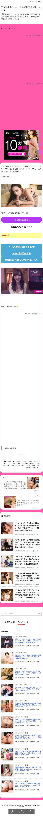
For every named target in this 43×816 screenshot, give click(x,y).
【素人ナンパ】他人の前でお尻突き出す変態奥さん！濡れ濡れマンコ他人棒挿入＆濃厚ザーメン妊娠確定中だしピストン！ (28, 720)
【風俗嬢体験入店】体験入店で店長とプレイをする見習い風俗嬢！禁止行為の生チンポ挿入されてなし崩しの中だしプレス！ (28, 768)
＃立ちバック (21, 465)
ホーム (4, 29)
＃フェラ (13, 463)
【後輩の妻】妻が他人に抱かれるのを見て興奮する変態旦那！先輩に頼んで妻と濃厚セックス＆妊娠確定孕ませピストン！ (28, 704)
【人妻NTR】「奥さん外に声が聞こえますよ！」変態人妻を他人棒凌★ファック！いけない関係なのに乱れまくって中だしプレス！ (28, 736)
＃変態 (37, 463)
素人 (38, 467)
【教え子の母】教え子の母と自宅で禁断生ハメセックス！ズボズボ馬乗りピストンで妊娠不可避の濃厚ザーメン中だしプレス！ (28, 785)
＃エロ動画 (17, 461)
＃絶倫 (33, 465)
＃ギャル (30, 461)
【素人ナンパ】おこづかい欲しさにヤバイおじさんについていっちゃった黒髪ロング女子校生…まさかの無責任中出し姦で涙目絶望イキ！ (28, 640)
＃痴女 (14, 465)
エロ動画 (12, 29)
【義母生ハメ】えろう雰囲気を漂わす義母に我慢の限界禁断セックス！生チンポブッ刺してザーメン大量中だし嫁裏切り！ (28, 656)
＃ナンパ (36, 461)
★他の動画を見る (21, 253)
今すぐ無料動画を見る (21, 220)
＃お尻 (24, 461)
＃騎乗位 (28, 467)
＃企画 (26, 463)
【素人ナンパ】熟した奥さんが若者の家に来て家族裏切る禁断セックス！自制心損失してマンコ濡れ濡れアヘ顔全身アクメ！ (28, 752)
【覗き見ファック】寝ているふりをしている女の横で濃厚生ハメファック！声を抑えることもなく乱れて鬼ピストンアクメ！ (28, 672)
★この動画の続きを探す (21, 246)
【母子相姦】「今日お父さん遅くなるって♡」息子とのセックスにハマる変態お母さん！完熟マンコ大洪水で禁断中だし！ (28, 688)
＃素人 (28, 465)
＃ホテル (20, 463)
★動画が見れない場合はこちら (21, 259)
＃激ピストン (6, 465)
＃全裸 (32, 463)
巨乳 (34, 467)
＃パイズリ (7, 463)
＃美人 (39, 465)
